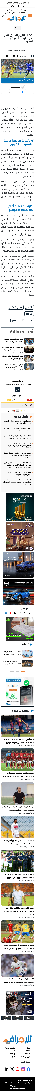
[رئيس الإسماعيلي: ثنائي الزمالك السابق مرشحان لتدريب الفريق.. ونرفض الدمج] (17, 931)
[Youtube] (10, 613)
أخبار (28, 1048)
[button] (23, 671)
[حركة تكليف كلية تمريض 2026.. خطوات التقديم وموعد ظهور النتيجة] (27, 654)
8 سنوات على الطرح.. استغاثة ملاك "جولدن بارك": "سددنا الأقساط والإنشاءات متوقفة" (17, 482)
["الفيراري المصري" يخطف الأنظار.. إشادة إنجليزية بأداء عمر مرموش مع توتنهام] (17, 965)
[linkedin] (29, 613)
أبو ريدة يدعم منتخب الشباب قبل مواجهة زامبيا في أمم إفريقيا (12, 348)
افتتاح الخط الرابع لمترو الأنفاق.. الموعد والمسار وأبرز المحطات (17, 422)
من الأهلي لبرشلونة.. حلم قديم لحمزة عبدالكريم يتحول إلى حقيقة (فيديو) (19, 741)
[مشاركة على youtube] (12, 6)
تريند (25, 644)
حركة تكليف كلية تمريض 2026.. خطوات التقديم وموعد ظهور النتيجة (12, 654)
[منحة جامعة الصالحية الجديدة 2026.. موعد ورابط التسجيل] (27, 663)
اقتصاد (27, 1054)
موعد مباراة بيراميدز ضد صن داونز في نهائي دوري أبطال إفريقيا (13, 340)
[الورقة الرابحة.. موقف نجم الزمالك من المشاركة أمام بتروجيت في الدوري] (17, 861)
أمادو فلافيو (15, 307)
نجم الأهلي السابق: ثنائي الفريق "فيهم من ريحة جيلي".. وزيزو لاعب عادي (18, 808)
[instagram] (20, 613)
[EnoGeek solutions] (17, 1086)
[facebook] (15, 613)
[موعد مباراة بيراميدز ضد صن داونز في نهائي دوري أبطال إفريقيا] (29, 341)
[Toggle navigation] (30, 15)
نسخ (17, 389)
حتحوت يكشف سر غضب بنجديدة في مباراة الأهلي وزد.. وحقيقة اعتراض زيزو (18, 774)
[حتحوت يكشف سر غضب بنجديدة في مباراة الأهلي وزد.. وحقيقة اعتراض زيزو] (17, 759)
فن (13, 1051)
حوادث (12, 1056)
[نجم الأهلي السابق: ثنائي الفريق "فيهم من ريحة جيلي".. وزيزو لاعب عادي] (17, 793)
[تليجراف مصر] (16, 19)
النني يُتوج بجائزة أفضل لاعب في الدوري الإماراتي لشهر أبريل (12, 357)
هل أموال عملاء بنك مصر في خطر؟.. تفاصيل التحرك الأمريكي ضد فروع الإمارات (18, 445)
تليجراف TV (10, 1048)
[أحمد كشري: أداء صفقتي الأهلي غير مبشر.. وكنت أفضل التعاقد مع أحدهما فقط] (17, 894)
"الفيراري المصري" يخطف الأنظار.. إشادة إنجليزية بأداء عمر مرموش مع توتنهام (18, 980)
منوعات (27, 1051)
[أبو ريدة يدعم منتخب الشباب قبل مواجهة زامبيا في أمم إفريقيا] (29, 349)
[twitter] (25, 613)
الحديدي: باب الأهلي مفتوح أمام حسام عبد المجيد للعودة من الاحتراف (19, 842)
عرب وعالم (26, 1056)
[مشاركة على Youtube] (17, 1069)
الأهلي (29, 307)
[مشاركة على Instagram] (23, 1069)
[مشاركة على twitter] (20, 6)
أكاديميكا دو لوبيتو (22, 320)
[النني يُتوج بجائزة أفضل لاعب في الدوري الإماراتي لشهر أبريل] (29, 358)
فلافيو (29, 313)
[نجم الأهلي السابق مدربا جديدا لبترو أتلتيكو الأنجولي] (14, 56)
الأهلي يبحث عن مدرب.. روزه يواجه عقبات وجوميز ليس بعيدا (12, 365)
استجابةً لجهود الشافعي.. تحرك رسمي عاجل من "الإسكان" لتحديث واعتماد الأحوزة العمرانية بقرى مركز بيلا (17, 465)
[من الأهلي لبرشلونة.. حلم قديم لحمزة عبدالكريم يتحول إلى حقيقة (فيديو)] (17, 726)
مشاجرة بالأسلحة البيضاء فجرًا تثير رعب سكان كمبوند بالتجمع (17, 473)
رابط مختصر (17, 381)
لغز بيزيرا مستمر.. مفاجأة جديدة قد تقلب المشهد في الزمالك (17, 429)
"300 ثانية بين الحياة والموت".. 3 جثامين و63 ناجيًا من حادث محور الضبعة (17, 437)
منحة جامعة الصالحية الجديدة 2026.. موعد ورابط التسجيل (12, 662)
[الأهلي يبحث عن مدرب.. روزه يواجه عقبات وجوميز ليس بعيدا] (29, 366)
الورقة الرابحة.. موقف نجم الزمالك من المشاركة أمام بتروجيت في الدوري (19, 876)
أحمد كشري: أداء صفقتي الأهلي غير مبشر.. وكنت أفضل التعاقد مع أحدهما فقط (19, 911)
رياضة (17, 28)
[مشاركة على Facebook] (28, 1069)
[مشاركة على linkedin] (23, 6)
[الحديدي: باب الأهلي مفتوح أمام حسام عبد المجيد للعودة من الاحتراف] (17, 827)
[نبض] (6, 613)
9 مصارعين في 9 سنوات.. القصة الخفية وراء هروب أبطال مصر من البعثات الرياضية (17, 455)
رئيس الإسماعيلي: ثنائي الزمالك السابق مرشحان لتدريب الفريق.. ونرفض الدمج (18, 947)
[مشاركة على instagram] (18, 6)
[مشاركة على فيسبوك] (15, 6)
